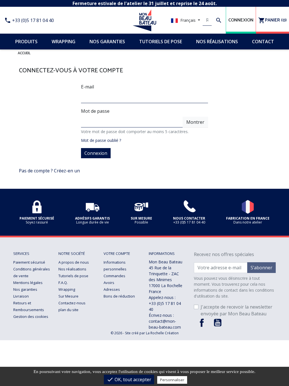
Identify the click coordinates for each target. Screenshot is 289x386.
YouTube (217, 322)
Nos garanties (25, 289)
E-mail (87, 87)
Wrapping (66, 289)
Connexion (95, 153)
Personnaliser (172, 379)
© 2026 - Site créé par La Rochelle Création (145, 333)
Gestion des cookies (30, 316)
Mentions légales (28, 282)
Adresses (112, 289)
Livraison (21, 296)
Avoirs (109, 282)
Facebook (201, 322)
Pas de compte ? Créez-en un (49, 171)
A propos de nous (73, 262)
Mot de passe (95, 111)
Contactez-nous (72, 302)
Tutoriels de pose (73, 275)
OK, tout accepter (129, 379)
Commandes (114, 275)
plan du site (68, 309)
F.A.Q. (63, 282)
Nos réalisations (72, 269)
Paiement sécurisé (29, 262)
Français (188, 20)
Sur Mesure (68, 296)
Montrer (195, 122)
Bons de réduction (119, 296)
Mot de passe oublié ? (101, 140)
